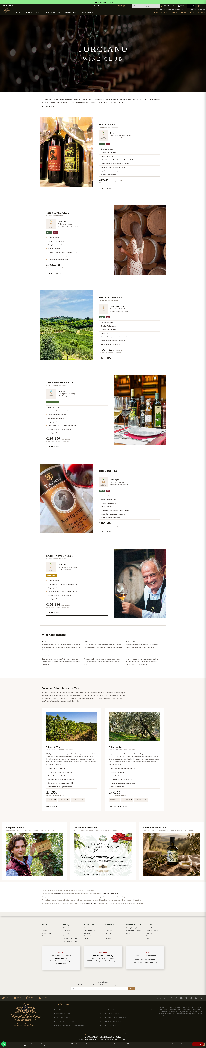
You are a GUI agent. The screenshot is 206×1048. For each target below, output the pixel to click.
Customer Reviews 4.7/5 (117, 6)
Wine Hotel (66, 933)
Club (53, 12)
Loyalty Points (88, 933)
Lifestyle (44, 930)
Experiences (66, 930)
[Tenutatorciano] (99, 6)
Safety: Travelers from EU (70, 938)
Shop (38, 12)
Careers (86, 938)
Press (148, 938)
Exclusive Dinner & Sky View (134, 930)
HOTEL (59, 12)
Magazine (149, 933)
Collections (108, 928)
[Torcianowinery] (186, 998)
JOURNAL (76, 12)
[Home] (8, 11)
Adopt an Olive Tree (89, 930)
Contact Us (149, 928)
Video (148, 936)
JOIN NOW (106, 188)
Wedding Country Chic (132, 928)
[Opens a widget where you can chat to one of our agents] (198, 1044)
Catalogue (66, 936)
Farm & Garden (46, 933)
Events (29, 12)
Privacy (114, 1034)
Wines (46, 12)
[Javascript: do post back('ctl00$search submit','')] (157, 6)
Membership (87, 936)
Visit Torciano (67, 928)
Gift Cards (108, 938)
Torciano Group (89, 12)
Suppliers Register (123, 1034)
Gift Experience (109, 936)
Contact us (99, 1034)
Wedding (67, 12)
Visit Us (19, 12)
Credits (131, 1034)
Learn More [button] (44, 1045)
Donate (86, 928)
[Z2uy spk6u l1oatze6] (196, 998)
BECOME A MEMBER (49, 107)
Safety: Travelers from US (70, 941)
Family (44, 928)
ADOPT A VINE (51, 806)
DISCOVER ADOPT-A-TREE (119, 806)
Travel (127, 936)
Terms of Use (107, 1034)
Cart (200, 6)
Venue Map (45, 936)
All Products (108, 930)
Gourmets (108, 933)
